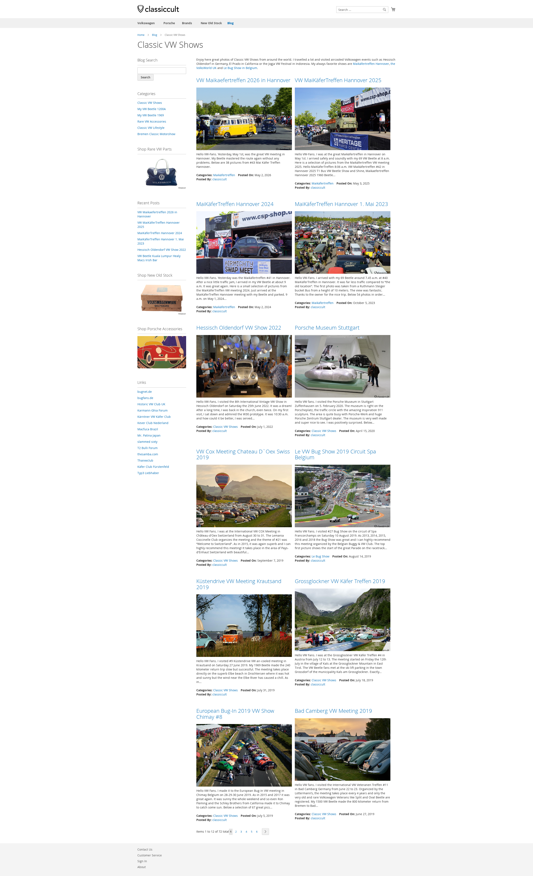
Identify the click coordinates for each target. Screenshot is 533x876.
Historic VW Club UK (151, 404)
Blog (230, 23)
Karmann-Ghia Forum (152, 410)
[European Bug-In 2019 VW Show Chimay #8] (244, 756)
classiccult (219, 179)
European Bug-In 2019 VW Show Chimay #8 (235, 713)
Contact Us (144, 849)
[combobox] (362, 9)
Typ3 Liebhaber (148, 473)
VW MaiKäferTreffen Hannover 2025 (338, 80)
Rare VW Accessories (151, 121)
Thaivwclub (145, 460)
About (141, 867)
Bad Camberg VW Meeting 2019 (333, 710)
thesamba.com (147, 454)
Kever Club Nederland (152, 423)
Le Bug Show (320, 556)
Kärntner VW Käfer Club (154, 417)
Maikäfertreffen (224, 175)
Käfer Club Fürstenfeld (153, 467)
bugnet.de (144, 392)
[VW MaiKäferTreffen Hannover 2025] (342, 120)
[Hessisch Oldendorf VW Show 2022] (244, 367)
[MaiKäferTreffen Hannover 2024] (244, 243)
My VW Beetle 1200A (151, 109)
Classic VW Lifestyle (150, 128)
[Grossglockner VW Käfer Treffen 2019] (342, 621)
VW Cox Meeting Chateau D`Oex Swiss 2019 (243, 454)
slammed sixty (147, 442)
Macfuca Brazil (147, 429)
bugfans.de (145, 398)
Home (140, 34)
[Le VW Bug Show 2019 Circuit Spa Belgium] (342, 497)
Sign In (142, 861)
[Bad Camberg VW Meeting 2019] (342, 750)
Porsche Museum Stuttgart (327, 327)
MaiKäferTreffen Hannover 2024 (235, 204)
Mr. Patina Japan (149, 435)
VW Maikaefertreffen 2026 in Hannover (243, 80)
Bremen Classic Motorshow (156, 134)
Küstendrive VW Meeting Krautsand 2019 (238, 584)
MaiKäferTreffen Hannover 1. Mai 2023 (341, 204)
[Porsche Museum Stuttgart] (342, 367)
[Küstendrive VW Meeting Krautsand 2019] (244, 626)
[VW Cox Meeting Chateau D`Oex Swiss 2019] (244, 497)
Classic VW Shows (225, 427)
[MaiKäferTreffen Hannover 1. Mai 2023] (342, 243)
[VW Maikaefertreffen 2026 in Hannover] (244, 120)
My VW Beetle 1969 (150, 115)
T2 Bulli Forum (147, 448)
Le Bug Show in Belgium (240, 68)
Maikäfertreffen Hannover (371, 64)
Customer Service (149, 855)
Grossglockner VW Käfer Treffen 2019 (340, 581)
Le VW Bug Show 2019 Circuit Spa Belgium (335, 454)
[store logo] (158, 9)
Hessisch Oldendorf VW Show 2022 (238, 327)
